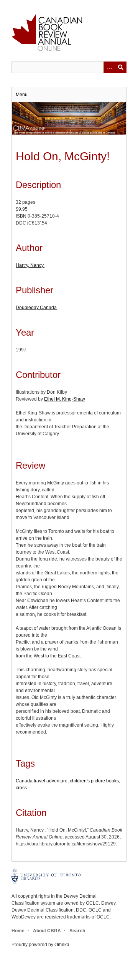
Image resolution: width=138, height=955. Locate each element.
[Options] (109, 67)
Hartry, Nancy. (30, 265)
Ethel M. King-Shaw (64, 399)
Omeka (61, 944)
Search (77, 930)
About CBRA (47, 930)
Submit (121, 67)
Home (18, 930)
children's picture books (94, 781)
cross (21, 787)
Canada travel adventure (41, 781)
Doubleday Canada (36, 307)
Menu (22, 94)
